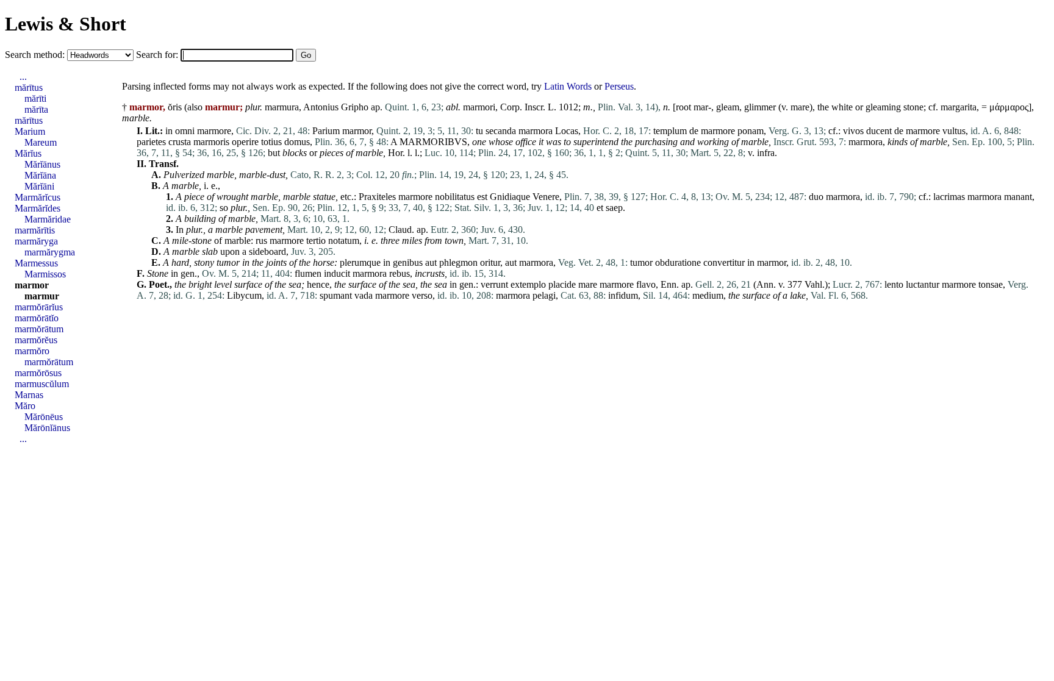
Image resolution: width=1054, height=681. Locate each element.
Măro (25, 406)
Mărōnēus (43, 417)
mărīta (36, 109)
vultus (954, 131)
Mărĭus (28, 153)
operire (245, 142)
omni (185, 131)
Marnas (29, 395)
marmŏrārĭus (39, 307)
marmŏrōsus (38, 373)
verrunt (494, 284)
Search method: (36, 54)
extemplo (528, 284)
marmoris (211, 142)
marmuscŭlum (42, 384)
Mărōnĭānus (47, 428)
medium (707, 295)
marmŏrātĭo (37, 318)
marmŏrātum (39, 329)
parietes (151, 142)
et (600, 207)
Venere (545, 196)
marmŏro (32, 351)
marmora (535, 131)
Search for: (158, 54)
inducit (337, 273)
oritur (490, 262)
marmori (479, 107)
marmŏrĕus (36, 340)
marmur (41, 296)
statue (324, 196)
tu (479, 131)
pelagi (544, 295)
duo (816, 196)
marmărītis (35, 230)
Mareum (40, 142)
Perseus (619, 86)
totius (271, 142)
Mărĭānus (42, 164)
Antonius (321, 107)
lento (893, 284)
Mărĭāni (39, 186)
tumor (228, 262)
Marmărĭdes (37, 208)
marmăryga (36, 241)
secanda (501, 131)
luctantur (922, 284)
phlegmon (458, 262)
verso (422, 295)
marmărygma (49, 252)
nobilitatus (455, 196)
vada (363, 295)
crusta (179, 142)
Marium (30, 131)
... (23, 76)
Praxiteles (377, 196)
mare (799, 107)
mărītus (29, 87)
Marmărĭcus (37, 197)
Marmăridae (47, 219)
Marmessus (36, 263)
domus (297, 142)
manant (1018, 196)
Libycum (244, 295)
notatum (343, 240)
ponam (750, 131)
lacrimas (949, 196)
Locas (566, 131)
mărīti (35, 98)
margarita (959, 107)
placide (562, 284)
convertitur (724, 262)
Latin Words (568, 86)
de (693, 131)
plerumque (360, 262)
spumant (336, 295)
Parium (326, 131)
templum (670, 131)
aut (431, 262)
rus (261, 240)
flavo (646, 284)
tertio (316, 240)
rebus (399, 273)
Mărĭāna (40, 175)
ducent (879, 131)
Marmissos (45, 274)
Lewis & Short (65, 24)
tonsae (990, 284)
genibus (408, 262)
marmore (214, 131)
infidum (623, 295)
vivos (853, 131)
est (482, 196)
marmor (356, 131)
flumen (308, 273)
